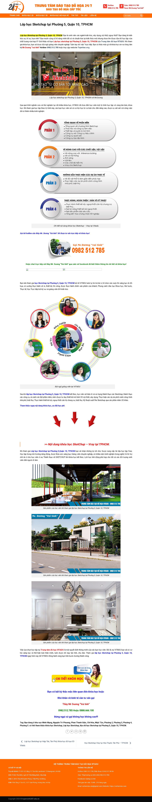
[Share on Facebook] (67, 732)
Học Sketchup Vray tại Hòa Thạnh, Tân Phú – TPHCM (106, 743)
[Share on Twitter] (72, 732)
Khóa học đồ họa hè (59, 15)
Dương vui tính (91, 779)
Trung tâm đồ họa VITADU (112, 41)
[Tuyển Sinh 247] (16, 6)
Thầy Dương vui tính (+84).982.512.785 (95, 775)
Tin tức (74, 15)
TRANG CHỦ (15, 15)
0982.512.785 (113, 8)
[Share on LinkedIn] (85, 732)
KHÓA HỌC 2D (28, 15)
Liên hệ (93, 15)
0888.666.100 (86, 710)
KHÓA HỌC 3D (42, 15)
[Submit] (141, 16)
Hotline (111, 5)
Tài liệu (84, 15)
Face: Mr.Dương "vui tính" (134, 8)
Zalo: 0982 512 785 (131, 5)
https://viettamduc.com (117, 786)
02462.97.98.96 (108, 771)
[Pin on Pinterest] (80, 732)
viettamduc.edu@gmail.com (92, 786)
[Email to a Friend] (76, 732)
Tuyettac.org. (84, 47)
